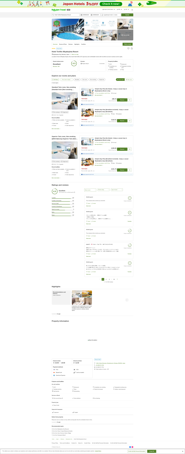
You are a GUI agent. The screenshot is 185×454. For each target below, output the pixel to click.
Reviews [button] (71, 44)
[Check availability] (129, 100)
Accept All (151, 451)
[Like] (128, 48)
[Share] (131, 48)
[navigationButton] (99, 279)
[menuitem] (109, 9)
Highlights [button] (76, 44)
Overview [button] (55, 44)
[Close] (182, 451)
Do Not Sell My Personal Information (118, 443)
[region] (92, 451)
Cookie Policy (98, 451)
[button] (59, 9)
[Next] (127, 300)
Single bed (101, 79)
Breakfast (77, 79)
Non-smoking (93, 79)
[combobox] (66, 14)
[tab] (120, 79)
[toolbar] (90, 14)
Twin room (84, 79)
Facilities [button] (83, 44)
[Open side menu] (132, 10)
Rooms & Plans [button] (63, 44)
